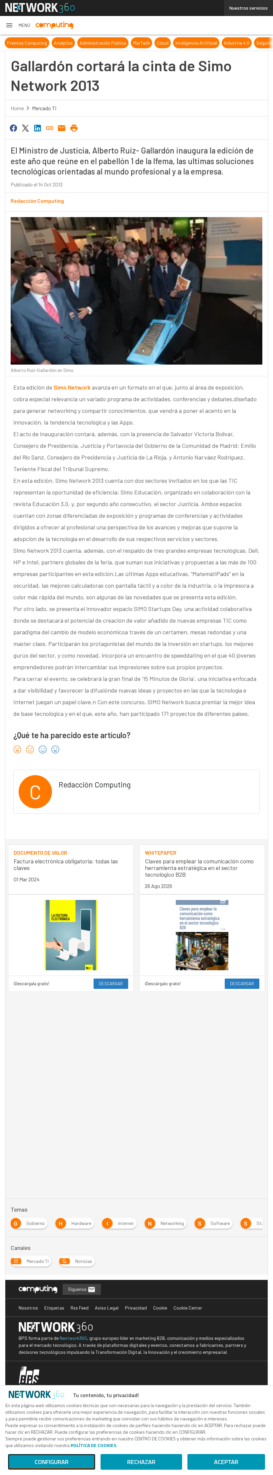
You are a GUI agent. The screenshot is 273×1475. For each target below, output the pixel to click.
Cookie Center (187, 1308)
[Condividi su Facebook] (13, 127)
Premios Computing (27, 43)
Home (17, 108)
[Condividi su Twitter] (25, 127)
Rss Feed (80, 1308)
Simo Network (72, 387)
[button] (18, 25)
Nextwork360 (73, 1338)
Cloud (162, 43)
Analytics (63, 43)
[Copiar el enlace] (49, 127)
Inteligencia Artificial (196, 43)
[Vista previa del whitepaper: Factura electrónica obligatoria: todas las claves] (71, 935)
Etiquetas (54, 1308)
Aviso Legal (107, 1308)
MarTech (141, 43)
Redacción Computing (37, 200)
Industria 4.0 (236, 43)
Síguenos (78, 1289)
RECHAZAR (141, 1461)
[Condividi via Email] (62, 127)
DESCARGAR (111, 983)
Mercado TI (44, 108)
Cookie (160, 1308)
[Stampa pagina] (74, 127)
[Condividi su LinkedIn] (37, 127)
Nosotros (28, 1308)
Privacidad (136, 1308)
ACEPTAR (226, 1461)
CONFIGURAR (52, 1461)
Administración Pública (103, 43)
